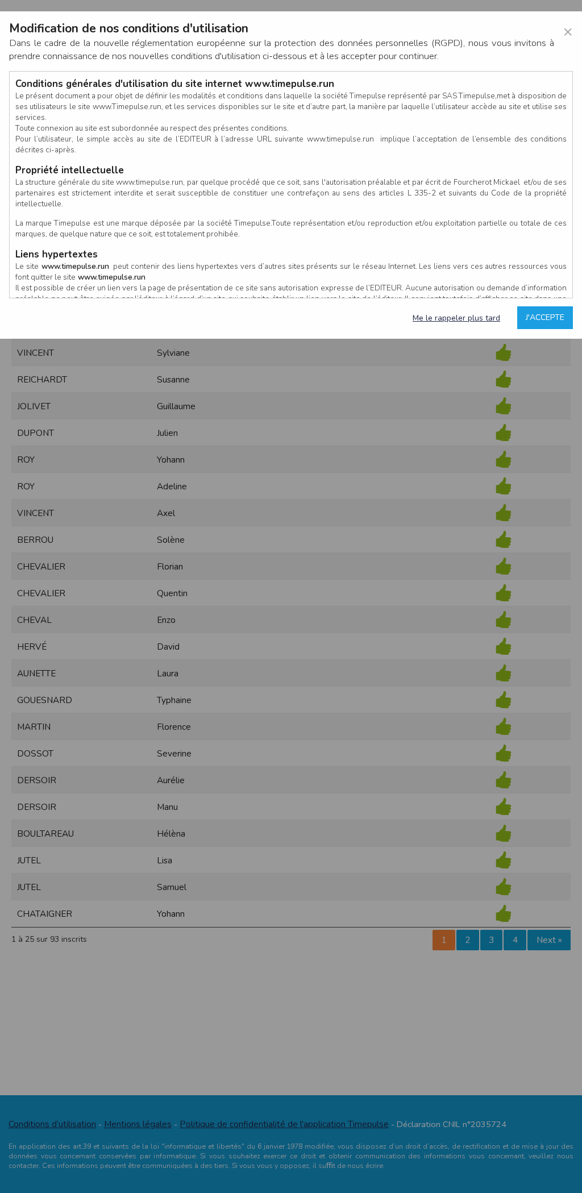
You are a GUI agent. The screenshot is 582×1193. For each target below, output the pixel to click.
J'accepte (545, 317)
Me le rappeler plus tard (456, 318)
